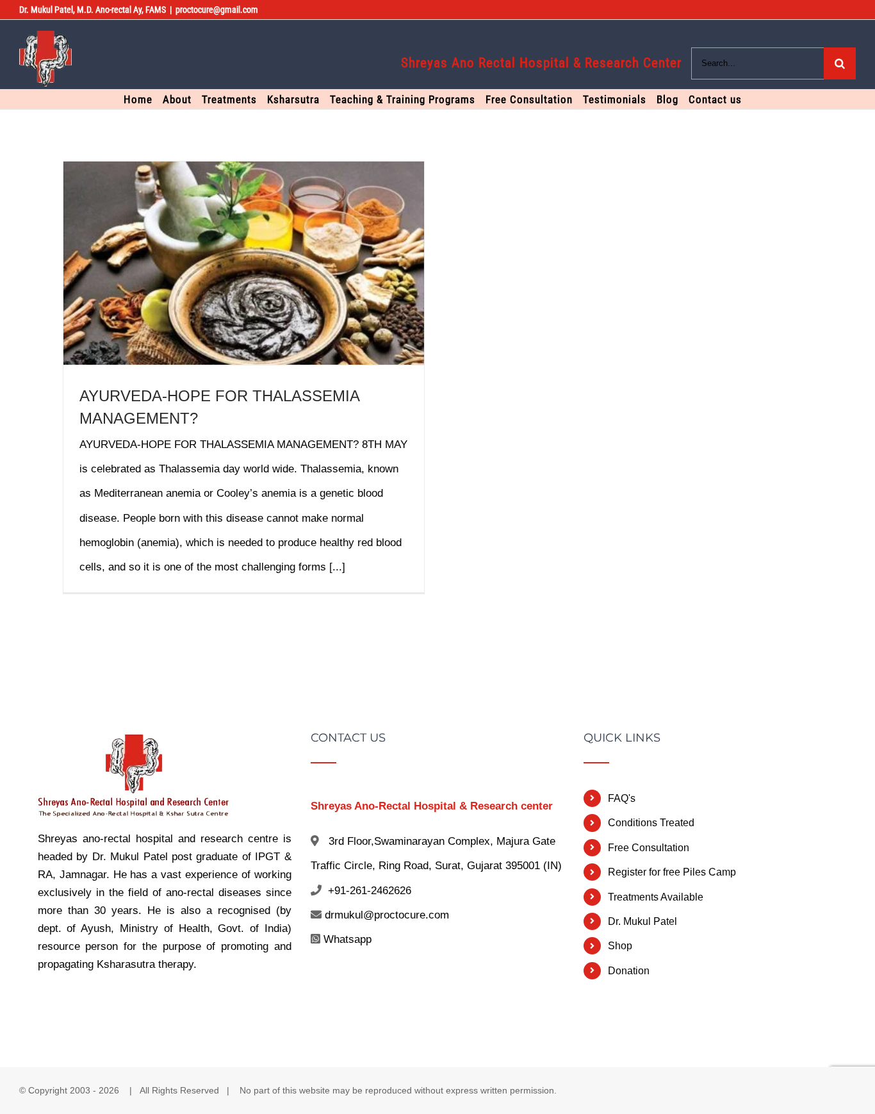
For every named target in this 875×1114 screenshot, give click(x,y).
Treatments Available (655, 897)
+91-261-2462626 (369, 891)
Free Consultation (648, 847)
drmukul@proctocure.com (387, 915)
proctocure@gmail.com (217, 9)
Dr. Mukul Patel (642, 921)
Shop (620, 945)
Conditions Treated (651, 822)
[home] (134, 744)
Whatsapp (347, 939)
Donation (629, 970)
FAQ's (621, 798)
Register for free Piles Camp (672, 872)
